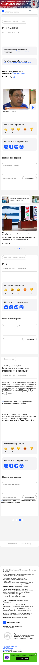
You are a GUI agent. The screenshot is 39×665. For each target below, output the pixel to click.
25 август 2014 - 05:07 (8, 32)
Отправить (29, 178)
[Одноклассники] (11, 147)
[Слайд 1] (14, 248)
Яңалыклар (9, 359)
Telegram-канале (22, 51)
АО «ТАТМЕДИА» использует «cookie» (13, 649)
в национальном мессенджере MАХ (17, 62)
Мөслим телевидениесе (14, 21)
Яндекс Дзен (22, 658)
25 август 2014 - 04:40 (8, 268)
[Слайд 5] (24, 248)
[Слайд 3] (19, 248)
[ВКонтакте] (6, 147)
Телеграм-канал (18, 73)
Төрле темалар (25, 544)
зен (16, 77)
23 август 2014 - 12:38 (8, 375)
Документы (12, 544)
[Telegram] (16, 147)
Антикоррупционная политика (10, 646)
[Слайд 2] (17, 248)
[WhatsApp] (22, 147)
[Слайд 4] (21, 248)
